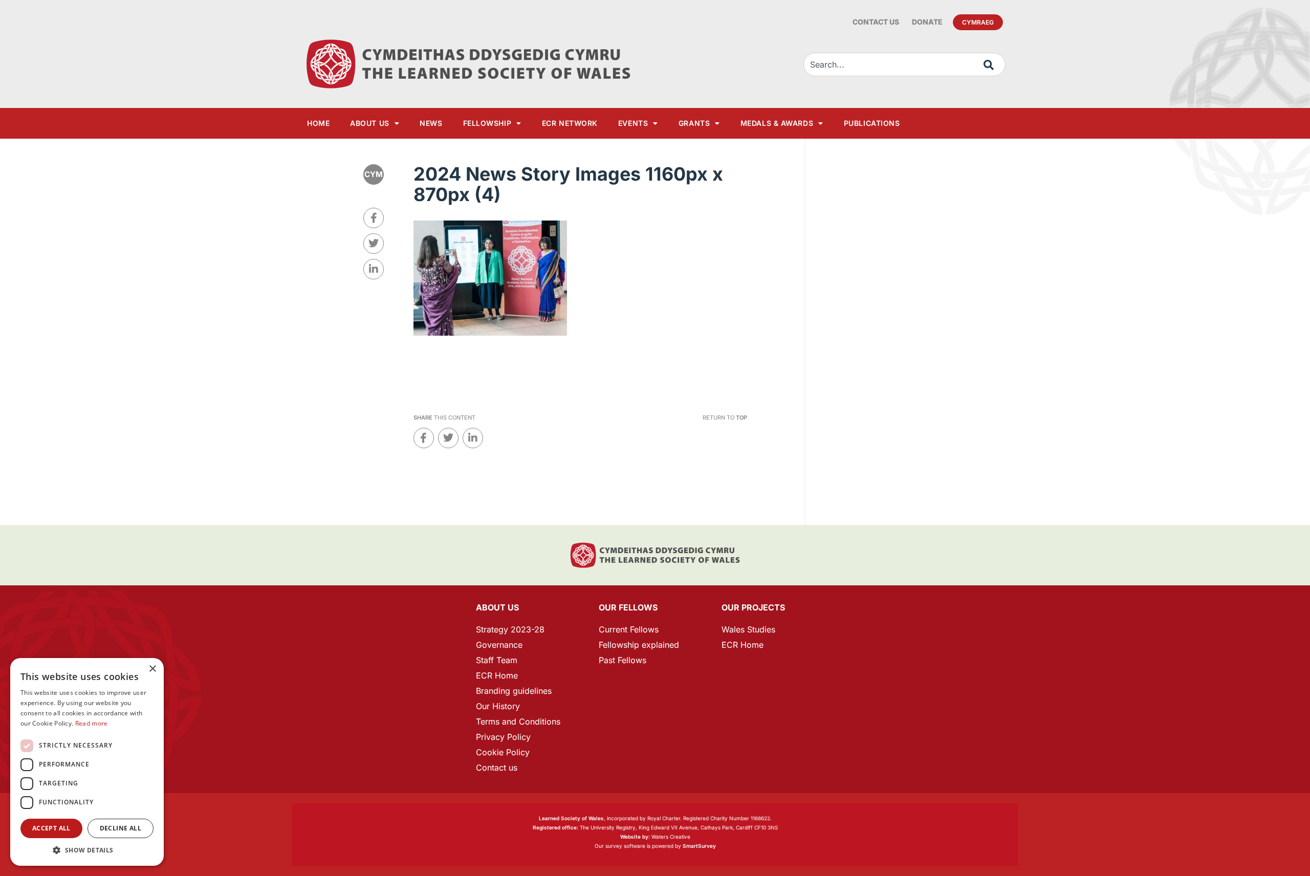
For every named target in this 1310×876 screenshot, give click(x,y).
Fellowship (487, 123)
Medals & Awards (776, 123)
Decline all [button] (120, 828)
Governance (499, 645)
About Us (369, 123)
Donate (927, 21)
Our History (498, 706)
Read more (91, 723)
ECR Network (570, 123)
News (431, 123)
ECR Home (497, 675)
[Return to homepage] (468, 64)
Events (633, 123)
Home (318, 123)
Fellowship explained (639, 645)
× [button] (152, 669)
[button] (87, 850)
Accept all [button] (51, 828)
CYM (373, 174)
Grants (694, 123)
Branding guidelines (514, 691)
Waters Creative (655, 837)
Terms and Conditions (518, 721)
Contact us (876, 21)
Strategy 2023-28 (510, 629)
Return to (725, 417)
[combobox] (904, 64)
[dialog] (87, 762)
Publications (872, 123)
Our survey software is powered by (655, 846)
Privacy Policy (503, 737)
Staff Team (496, 660)
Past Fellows (622, 660)
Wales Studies (748, 629)
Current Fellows (629, 629)
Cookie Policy (503, 752)
